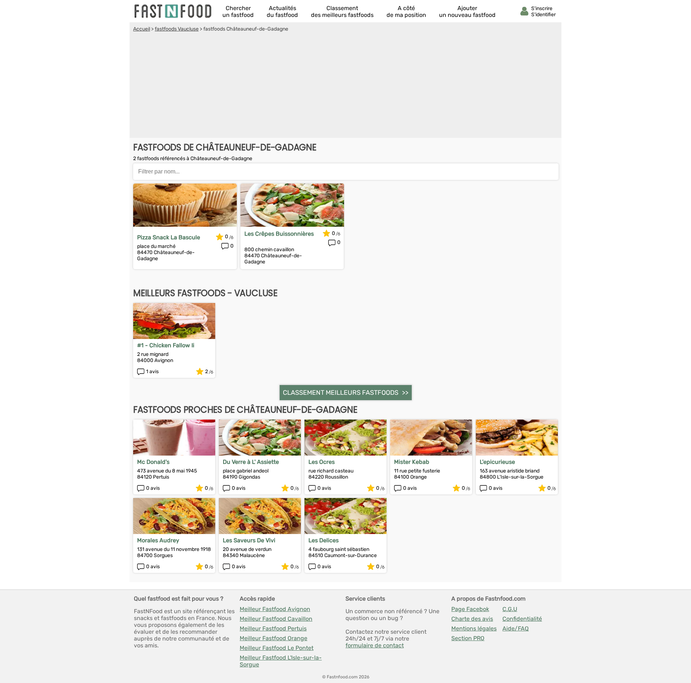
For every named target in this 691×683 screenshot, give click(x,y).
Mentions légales (474, 628)
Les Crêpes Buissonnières (279, 233)
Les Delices (323, 540)
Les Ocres (321, 461)
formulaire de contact (375, 645)
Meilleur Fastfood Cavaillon (276, 618)
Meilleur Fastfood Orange (273, 638)
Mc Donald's (153, 461)
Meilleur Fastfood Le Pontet (276, 647)
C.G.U (509, 609)
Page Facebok (470, 609)
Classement (342, 11)
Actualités (282, 11)
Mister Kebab (411, 461)
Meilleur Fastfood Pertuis (273, 628)
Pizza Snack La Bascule (168, 237)
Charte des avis (472, 618)
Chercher (238, 11)
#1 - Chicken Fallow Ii (165, 345)
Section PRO (467, 638)
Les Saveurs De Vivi (249, 540)
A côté (406, 11)
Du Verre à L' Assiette (251, 461)
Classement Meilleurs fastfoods (340, 393)
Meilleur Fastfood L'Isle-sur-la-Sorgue (281, 661)
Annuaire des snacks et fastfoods (173, 11)
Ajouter (467, 11)
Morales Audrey (158, 540)
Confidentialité (522, 618)
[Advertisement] (345, 86)
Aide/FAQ (515, 628)
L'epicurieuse (497, 461)
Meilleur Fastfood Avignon (275, 609)
